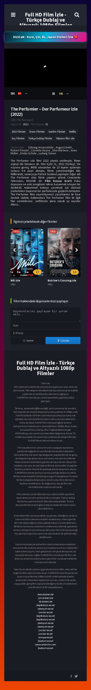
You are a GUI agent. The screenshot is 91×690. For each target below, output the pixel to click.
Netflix (72, 131)
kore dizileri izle (46, 594)
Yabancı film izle (65, 138)
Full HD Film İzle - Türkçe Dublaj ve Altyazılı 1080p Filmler (45, 19)
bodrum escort (45, 640)
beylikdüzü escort (46, 605)
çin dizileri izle (46, 597)
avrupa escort (46, 637)
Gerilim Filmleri (56, 131)
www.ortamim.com (46, 644)
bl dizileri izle (45, 601)
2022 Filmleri (19, 131)
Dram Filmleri (37, 131)
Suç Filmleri (18, 138)
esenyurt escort (46, 608)
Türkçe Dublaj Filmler (40, 138)
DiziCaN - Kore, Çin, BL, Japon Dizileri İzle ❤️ (45, 37)
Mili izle (15, 280)
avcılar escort (46, 612)
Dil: (13, 93)
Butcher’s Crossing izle (62, 280)
